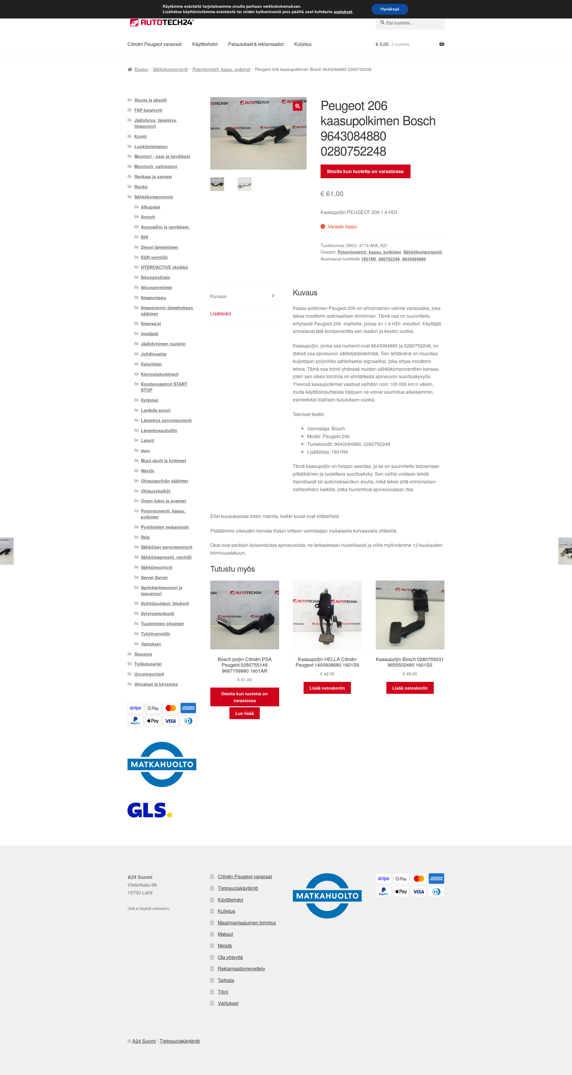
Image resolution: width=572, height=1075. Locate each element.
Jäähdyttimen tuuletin (163, 344)
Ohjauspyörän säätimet (164, 481)
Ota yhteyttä (230, 957)
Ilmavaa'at (151, 323)
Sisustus (143, 654)
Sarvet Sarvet (154, 577)
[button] (297, 106)
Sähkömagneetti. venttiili (166, 557)
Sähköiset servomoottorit (166, 547)
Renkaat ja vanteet (153, 176)
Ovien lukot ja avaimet (163, 501)
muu (145, 450)
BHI (144, 237)
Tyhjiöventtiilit (155, 634)
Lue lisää (244, 713)
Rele (145, 537)
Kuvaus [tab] (218, 296)
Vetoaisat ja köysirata (156, 684)
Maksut (225, 933)
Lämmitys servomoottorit (166, 420)
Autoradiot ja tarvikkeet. (165, 227)
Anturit (148, 217)
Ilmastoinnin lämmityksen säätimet (167, 311)
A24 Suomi (144, 1040)
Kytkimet (149, 400)
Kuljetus (303, 44)
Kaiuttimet (151, 364)
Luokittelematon (151, 146)
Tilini (223, 991)
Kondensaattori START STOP (164, 387)
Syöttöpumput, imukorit (165, 603)
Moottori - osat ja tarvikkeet (162, 156)
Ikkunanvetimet (156, 287)
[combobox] (410, 22)
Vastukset (151, 644)
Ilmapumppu (153, 297)
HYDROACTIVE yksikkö (164, 267)
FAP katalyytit (148, 110)
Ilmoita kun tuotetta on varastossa (365, 171)
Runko (141, 187)
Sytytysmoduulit (157, 613)
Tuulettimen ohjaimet (162, 623)
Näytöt (147, 471)
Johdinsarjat (154, 354)
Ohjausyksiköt (155, 491)
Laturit (147, 440)
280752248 (389, 259)
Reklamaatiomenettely (241, 968)
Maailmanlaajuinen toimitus (247, 922)
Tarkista (226, 980)
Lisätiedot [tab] (220, 313)
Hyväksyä (389, 9)
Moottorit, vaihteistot (155, 166)
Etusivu (141, 69)
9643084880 (414, 259)
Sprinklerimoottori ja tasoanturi (161, 590)
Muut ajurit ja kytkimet (163, 460)
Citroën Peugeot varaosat (154, 44)
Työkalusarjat (148, 664)
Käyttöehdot (204, 44)
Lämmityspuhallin (159, 430)
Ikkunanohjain (155, 277)
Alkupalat (150, 207)
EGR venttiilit (154, 257)
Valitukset (228, 1003)
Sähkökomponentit (170, 69)
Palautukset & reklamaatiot (256, 44)
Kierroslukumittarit (160, 374)
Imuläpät (149, 333)
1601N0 (368, 259)
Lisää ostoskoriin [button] (327, 688)
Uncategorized (149, 674)
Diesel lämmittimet (159, 247)
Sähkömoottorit (156, 567)
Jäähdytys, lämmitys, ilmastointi (155, 123)
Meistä (225, 945)
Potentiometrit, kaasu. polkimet (221, 69)
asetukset (343, 12)
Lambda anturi (155, 410)
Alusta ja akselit (150, 100)
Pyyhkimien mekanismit (165, 527)
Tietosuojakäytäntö (238, 888)
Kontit (140, 136)
